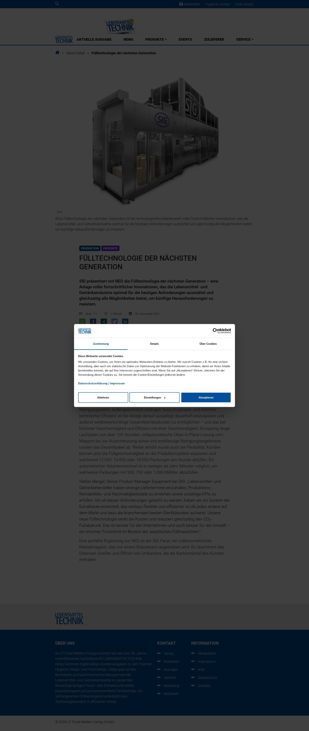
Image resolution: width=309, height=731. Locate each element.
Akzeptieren (206, 397)
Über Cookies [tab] (208, 343)
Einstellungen (152, 397)
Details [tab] (154, 343)
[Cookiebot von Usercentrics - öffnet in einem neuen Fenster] (215, 331)
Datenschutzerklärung (93, 383)
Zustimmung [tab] (101, 343)
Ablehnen (103, 397)
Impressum (117, 383)
